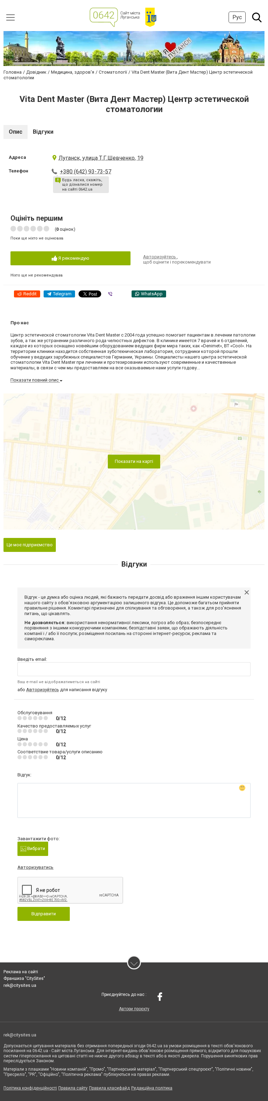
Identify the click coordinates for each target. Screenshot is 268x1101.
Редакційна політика (151, 1088)
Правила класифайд (109, 1088)
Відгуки (43, 131)
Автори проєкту (134, 1008)
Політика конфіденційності (30, 1088)
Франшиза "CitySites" (24, 978)
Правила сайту (73, 1088)
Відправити (43, 913)
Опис (15, 131)
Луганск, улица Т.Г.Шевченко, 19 (101, 158)
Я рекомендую (73, 258)
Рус (237, 17)
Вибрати (35, 848)
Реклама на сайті (20, 971)
